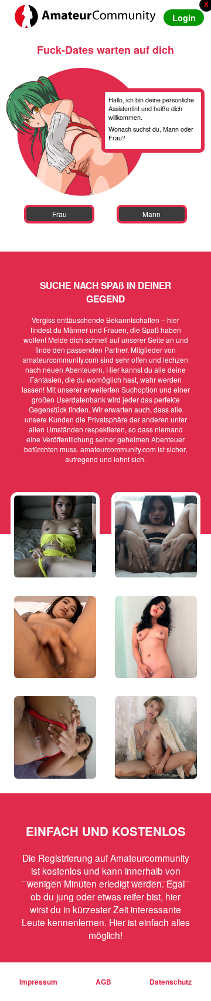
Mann (151, 214)
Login (184, 17)
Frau (59, 214)
